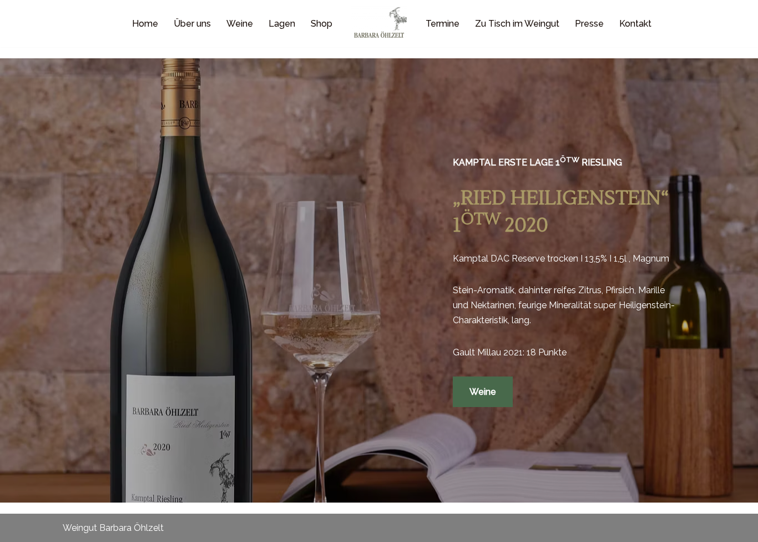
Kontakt (635, 23)
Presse (589, 23)
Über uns (192, 23)
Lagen (282, 23)
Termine (442, 23)
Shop (321, 23)
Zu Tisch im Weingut (517, 23)
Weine (239, 23)
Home (145, 23)
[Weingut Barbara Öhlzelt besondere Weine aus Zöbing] (379, 23)
